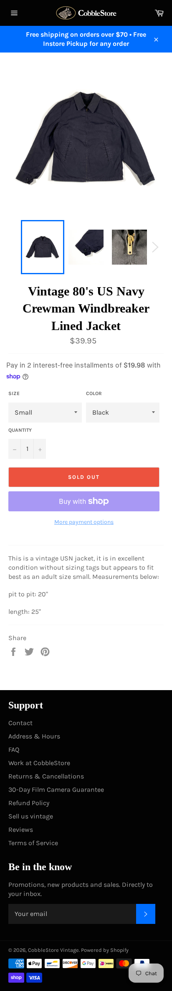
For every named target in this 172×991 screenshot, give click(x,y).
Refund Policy (28, 803)
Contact (20, 723)
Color (94, 393)
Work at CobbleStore (39, 763)
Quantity (20, 430)
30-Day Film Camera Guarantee (56, 789)
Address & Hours (34, 736)
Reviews (20, 829)
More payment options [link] (84, 522)
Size (14, 393)
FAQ (13, 749)
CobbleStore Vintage (53, 950)
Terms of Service (33, 843)
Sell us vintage (30, 816)
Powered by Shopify (105, 950)
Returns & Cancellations (46, 776)
